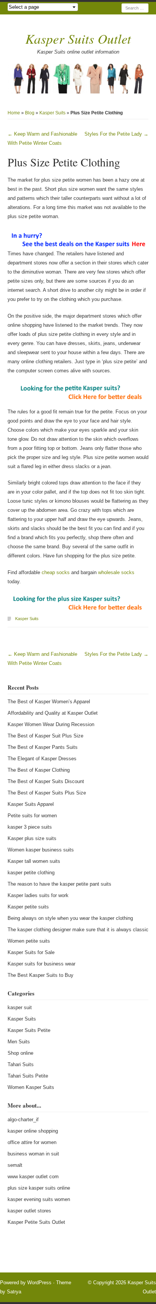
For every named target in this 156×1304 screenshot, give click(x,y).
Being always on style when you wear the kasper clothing (70, 918)
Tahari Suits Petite (28, 1076)
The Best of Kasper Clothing (39, 770)
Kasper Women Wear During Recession (51, 724)
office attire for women (32, 1142)
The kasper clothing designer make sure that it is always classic (78, 929)
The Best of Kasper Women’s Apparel (49, 701)
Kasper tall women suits (34, 861)
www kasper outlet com (33, 1176)
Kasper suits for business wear (41, 964)
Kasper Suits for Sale (31, 952)
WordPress (39, 1282)
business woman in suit (33, 1154)
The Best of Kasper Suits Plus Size (47, 793)
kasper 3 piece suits (30, 827)
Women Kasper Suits (31, 1087)
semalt (15, 1165)
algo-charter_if (23, 1119)
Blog (29, 113)
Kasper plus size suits (32, 838)
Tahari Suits (21, 1064)
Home (14, 113)
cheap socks (56, 572)
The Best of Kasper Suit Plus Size (45, 736)
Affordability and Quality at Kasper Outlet (53, 713)
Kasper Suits (52, 113)
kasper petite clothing (31, 872)
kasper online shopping (33, 1131)
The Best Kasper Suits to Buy (40, 975)
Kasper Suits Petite (29, 1030)
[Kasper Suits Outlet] (78, 78)
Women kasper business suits (41, 850)
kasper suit (20, 1007)
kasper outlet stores (29, 1211)
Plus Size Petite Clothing (64, 161)
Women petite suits (29, 941)
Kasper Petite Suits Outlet (36, 1222)
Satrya (14, 1292)
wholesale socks (116, 572)
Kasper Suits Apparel (31, 804)
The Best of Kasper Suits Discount (46, 781)
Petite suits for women (32, 815)
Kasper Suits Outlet (78, 38)
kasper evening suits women (39, 1199)
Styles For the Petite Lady (116, 134)
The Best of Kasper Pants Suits (43, 747)
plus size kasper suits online (39, 1188)
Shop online (20, 1053)
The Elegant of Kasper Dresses (42, 758)
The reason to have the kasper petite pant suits (59, 884)
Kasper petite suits (28, 907)
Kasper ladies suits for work (38, 895)
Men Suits (19, 1041)
